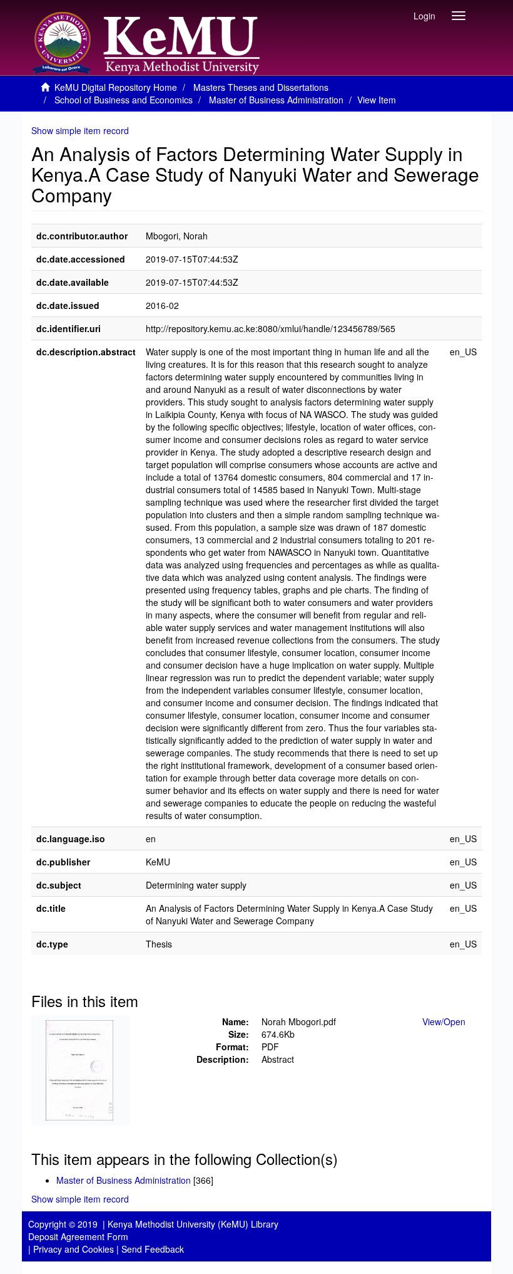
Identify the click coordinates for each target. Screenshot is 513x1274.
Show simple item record (80, 130)
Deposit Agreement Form (78, 1236)
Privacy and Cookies (73, 1249)
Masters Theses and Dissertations (260, 87)
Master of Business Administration (276, 99)
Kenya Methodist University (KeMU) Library (193, 1224)
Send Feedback (152, 1249)
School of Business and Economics (123, 99)
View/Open (443, 1021)
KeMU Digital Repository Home (115, 87)
